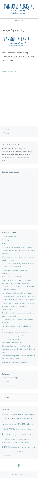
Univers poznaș (7, 385)
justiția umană (21, 439)
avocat (26, 414)
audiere (20, 414)
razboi (3, 452)
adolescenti (5, 414)
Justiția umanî (11, 439)
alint (11, 414)
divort (10, 428)
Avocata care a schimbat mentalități (15, 362)
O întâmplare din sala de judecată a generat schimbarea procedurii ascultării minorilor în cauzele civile (18, 306)
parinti (6, 446)
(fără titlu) (5, 240)
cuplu (31, 424)
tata (24, 452)
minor (26, 442)
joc (19, 435)
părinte (27, 447)
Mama (4, 244)
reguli (7, 452)
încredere (6, 455)
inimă (29, 429)
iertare (26, 429)
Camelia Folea (28, 419)
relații (10, 452)
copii (20, 423)
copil (26, 423)
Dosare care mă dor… (10, 237)
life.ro (28, 439)
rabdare (33, 447)
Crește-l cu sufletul (9, 378)
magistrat (21, 442)
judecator (26, 434)
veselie (28, 452)
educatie (17, 429)
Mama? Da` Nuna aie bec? (11, 277)
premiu (18, 447)
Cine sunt (5, 130)
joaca (16, 435)
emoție (22, 429)
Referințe (5, 133)
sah (15, 452)
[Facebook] (19, 466)
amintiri (15, 414)
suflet (20, 451)
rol (13, 452)
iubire (6, 434)
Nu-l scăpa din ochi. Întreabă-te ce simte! (17, 293)
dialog (4, 429)
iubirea (12, 435)
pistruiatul (13, 447)
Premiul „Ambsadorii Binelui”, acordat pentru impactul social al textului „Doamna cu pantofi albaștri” (18, 250)
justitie (5, 439)
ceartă (14, 424)
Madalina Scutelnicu (9, 442)
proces (22, 447)
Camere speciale (7, 424)
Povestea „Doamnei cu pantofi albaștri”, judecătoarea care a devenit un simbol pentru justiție (18, 349)
